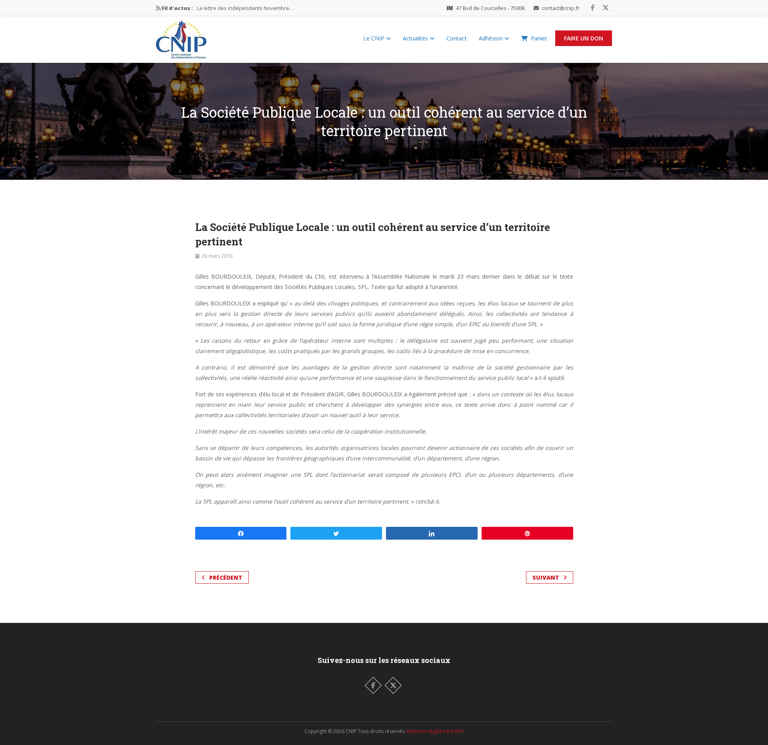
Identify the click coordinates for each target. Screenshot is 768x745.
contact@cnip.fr (561, 8)
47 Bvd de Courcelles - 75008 (490, 8)
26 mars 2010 (217, 256)
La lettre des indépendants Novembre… (245, 8)
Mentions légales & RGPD (435, 731)
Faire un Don (583, 38)
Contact (456, 38)
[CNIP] (181, 37)
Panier (539, 38)
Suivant (545, 577)
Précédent (225, 577)
